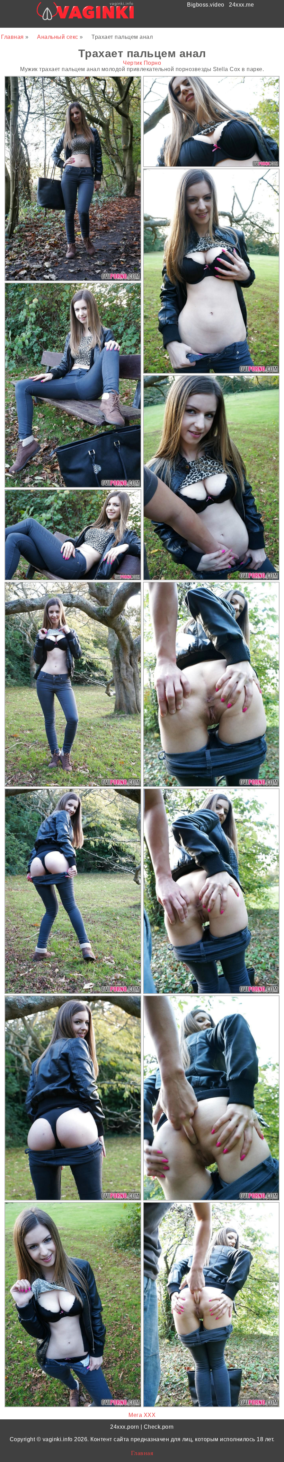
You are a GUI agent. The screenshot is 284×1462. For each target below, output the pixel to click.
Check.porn (159, 1427)
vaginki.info (58, 1439)
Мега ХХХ (142, 1415)
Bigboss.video (205, 5)
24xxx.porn (124, 1427)
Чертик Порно (142, 63)
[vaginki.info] (85, 13)
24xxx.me (241, 5)
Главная (13, 37)
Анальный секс (58, 37)
